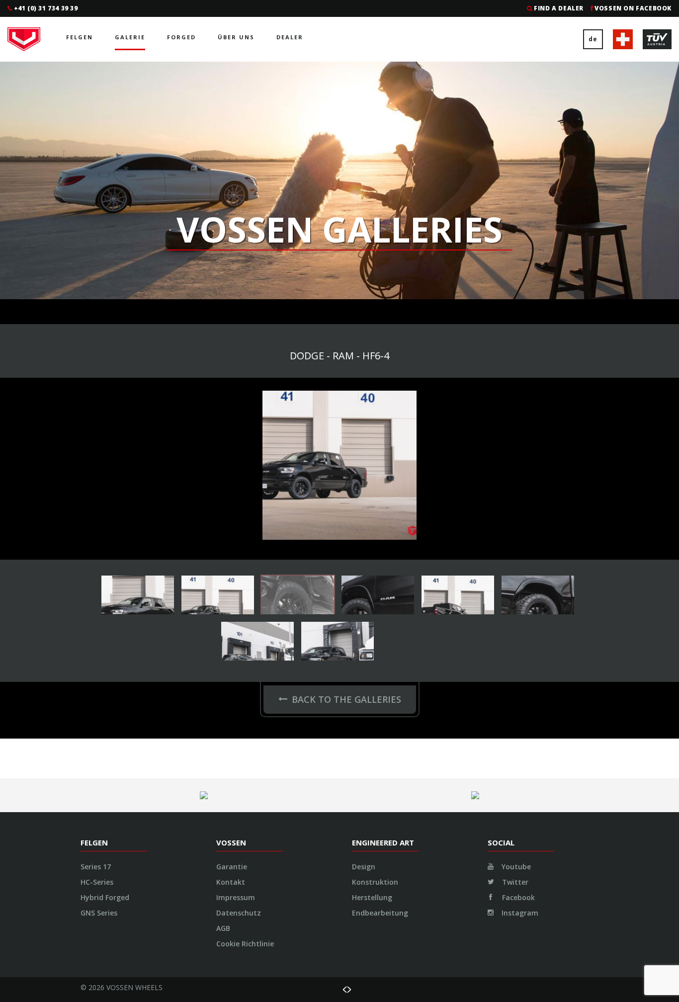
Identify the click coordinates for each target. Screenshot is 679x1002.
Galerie (130, 37)
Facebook (517, 897)
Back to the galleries (346, 699)
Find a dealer (559, 8)
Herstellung (372, 897)
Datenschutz (238, 913)
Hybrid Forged (105, 897)
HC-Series (97, 882)
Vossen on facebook (633, 8)
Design (363, 866)
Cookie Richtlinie (245, 943)
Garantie (231, 866)
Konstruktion (375, 882)
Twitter (514, 882)
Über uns (236, 37)
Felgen (79, 37)
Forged (181, 37)
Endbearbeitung (380, 913)
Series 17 (96, 866)
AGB (223, 928)
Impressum (235, 897)
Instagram (519, 913)
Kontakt (230, 882)
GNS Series (99, 913)
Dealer (289, 37)
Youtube (515, 866)
